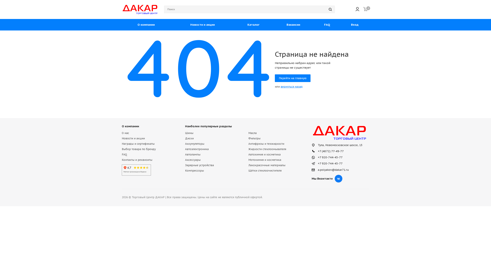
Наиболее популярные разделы (208, 126)
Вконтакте (338, 178)
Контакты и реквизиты (137, 160)
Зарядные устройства (199, 165)
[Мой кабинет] (357, 9)
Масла (252, 133)
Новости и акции (133, 138)
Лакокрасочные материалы (266, 165)
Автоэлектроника (197, 149)
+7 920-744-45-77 (330, 157)
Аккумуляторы (194, 143)
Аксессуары (193, 160)
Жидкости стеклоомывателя (267, 149)
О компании (130, 126)
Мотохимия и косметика (264, 160)
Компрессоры (194, 170)
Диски (189, 138)
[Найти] (330, 9)
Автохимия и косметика (264, 154)
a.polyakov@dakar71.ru (333, 170)
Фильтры (254, 138)
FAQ (124, 154)
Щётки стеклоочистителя (265, 170)
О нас (125, 133)
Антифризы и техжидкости (266, 143)
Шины (189, 133)
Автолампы (192, 154)
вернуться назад (292, 86)
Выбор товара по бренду (139, 149)
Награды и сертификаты (138, 143)
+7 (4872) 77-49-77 (330, 151)
